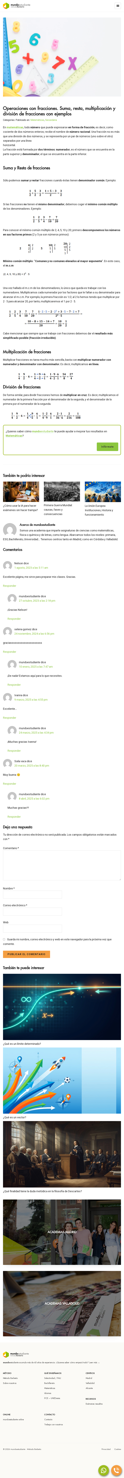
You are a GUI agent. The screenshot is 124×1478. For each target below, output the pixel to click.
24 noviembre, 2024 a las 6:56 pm (34, 633)
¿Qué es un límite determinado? (22, 1043)
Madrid (89, 1378)
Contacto (48, 1419)
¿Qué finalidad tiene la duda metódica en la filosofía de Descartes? (42, 1191)
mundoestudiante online (13, 1419)
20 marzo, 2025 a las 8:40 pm (31, 765)
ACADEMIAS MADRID (62, 1232)
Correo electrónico (15, 905)
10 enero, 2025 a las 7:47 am (36, 666)
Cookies (117, 1449)
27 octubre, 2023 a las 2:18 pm (37, 600)
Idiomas (47, 1393)
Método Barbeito (10, 1378)
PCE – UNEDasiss (52, 1398)
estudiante (43, 431)
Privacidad (106, 1449)
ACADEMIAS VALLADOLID (62, 1303)
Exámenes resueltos (94, 1403)
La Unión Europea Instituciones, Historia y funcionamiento (99, 510)
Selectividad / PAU (52, 1378)
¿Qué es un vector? (14, 1117)
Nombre (9, 888)
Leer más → (94, 1362)
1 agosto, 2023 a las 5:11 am (31, 567)
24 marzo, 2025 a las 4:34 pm (36, 732)
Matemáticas (37, 120)
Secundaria (51, 120)
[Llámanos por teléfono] (116, 1470)
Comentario (11, 848)
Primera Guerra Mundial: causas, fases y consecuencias (58, 510)
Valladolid (90, 1383)
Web (5, 922)
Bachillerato (49, 1383)
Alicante (89, 1388)
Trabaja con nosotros (53, 1424)
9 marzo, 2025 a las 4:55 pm (31, 699)
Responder (9, 585)
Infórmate (107, 447)
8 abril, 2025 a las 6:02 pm (34, 798)
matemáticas (15, 127)
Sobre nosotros (9, 1383)
